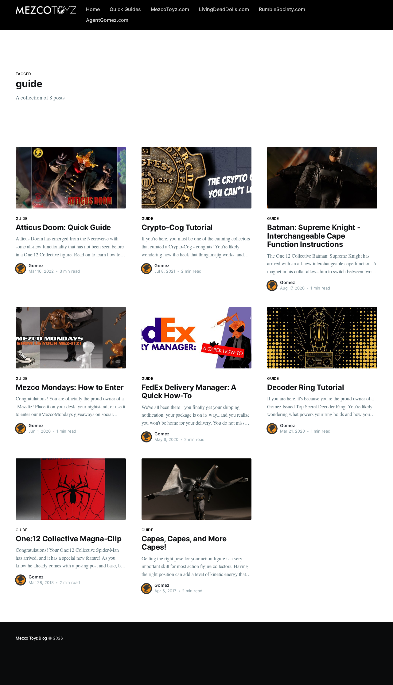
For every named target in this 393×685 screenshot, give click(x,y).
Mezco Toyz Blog (31, 638)
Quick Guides (125, 9)
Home (93, 9)
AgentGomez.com (107, 20)
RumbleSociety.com (282, 9)
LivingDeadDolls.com (224, 9)
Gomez (36, 265)
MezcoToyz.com (170, 9)
